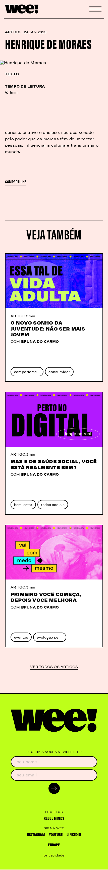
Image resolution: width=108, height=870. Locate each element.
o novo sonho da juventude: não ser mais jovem (48, 329)
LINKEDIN (74, 834)
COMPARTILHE (15, 181)
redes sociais (53, 504)
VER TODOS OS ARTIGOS (54, 667)
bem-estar (23, 504)
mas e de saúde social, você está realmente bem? (54, 464)
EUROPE (54, 844)
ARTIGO (18, 315)
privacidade (53, 854)
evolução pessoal (51, 637)
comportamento (28, 371)
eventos (21, 637)
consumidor (59, 371)
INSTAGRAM (36, 834)
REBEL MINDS (54, 818)
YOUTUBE (56, 834)
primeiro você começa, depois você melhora (46, 597)
